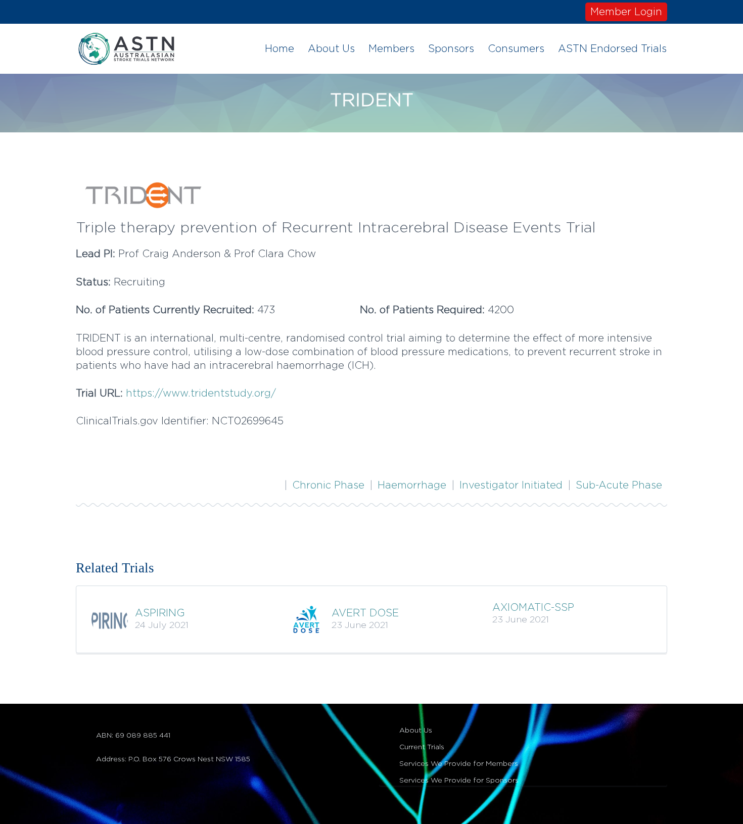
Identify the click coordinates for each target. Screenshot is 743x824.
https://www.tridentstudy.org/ (201, 394)
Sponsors (451, 49)
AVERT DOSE (365, 613)
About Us (331, 49)
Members (391, 49)
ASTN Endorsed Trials (612, 49)
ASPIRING (160, 613)
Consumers (516, 49)
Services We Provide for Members (458, 763)
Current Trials (421, 747)
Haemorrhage (412, 485)
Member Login (626, 12)
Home (279, 49)
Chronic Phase (328, 485)
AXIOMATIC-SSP (533, 608)
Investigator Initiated (511, 485)
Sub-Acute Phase (619, 485)
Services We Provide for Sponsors (459, 780)
